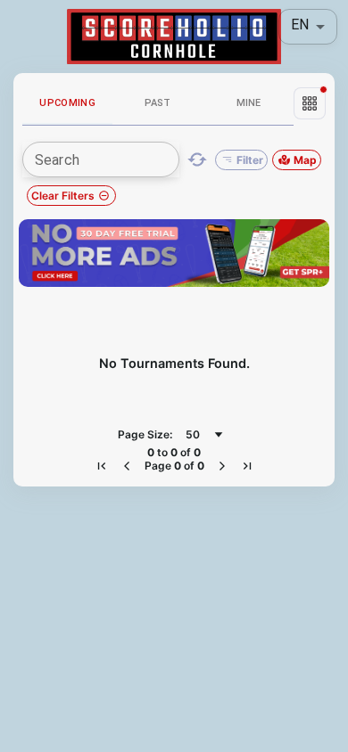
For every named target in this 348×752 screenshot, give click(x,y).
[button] (310, 103)
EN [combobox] (300, 24)
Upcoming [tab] (67, 103)
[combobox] (204, 434)
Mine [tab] (248, 103)
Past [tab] (158, 103)
